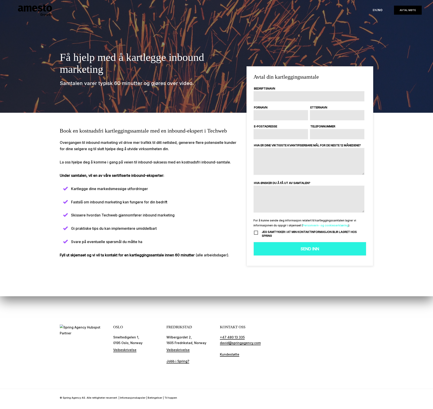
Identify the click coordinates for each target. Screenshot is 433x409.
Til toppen (170, 397)
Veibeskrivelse (124, 350)
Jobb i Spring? (177, 361)
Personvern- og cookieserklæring (325, 225)
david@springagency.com (240, 343)
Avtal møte (408, 10)
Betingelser (155, 397)
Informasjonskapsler (132, 397)
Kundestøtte (229, 354)
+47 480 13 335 (232, 337)
